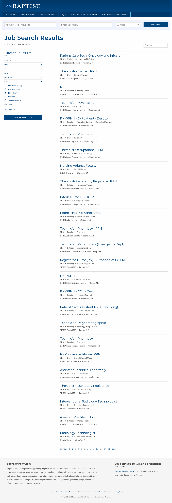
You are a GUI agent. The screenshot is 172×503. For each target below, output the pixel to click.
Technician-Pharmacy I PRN (81, 228)
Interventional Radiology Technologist (88, 401)
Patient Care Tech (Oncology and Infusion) (91, 55)
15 (109, 448)
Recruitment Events (48, 14)
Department (9, 77)
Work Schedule (9, 109)
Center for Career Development (84, 14)
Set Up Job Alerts (23, 117)
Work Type (8, 82)
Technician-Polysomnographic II (84, 323)
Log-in (63, 14)
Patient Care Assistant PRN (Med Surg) (89, 307)
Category (7, 60)
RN (62, 87)
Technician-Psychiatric (77, 103)
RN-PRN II (67, 275)
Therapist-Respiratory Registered (84, 386)
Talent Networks (27, 14)
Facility (7, 73)
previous (63, 448)
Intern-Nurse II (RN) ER (77, 197)
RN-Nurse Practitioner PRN (80, 354)
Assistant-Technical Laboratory (83, 370)
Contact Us (59, 492)
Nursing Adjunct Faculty (78, 165)
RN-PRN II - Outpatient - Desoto (84, 118)
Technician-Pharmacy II (77, 338)
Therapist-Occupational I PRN (82, 150)
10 (97, 448)
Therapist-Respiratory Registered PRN (88, 181)
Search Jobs (11, 14)
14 (105, 448)
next (113, 448)
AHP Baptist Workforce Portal (115, 14)
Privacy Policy (118, 492)
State (6, 64)
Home (51, 492)
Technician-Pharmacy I (77, 134)
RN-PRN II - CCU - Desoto (78, 291)
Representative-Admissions (80, 213)
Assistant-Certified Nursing (80, 417)
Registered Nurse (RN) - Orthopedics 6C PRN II (94, 260)
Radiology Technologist (77, 433)
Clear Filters (8, 104)
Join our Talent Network (124, 471)
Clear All (7, 56)
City (5, 69)
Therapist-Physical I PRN (78, 71)
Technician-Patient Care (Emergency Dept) (92, 244)
